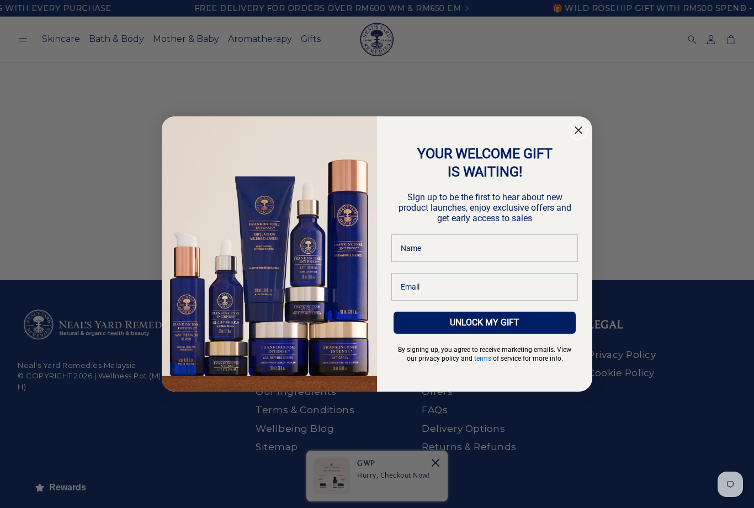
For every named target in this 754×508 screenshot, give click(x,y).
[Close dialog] (578, 130)
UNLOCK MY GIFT (484, 322)
